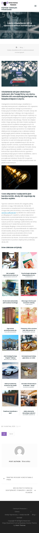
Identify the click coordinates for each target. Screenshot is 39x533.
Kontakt (19, 518)
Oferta (17, 512)
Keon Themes (20, 525)
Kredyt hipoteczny (11, 515)
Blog (11, 434)
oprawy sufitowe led (9, 213)
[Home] (17, 47)
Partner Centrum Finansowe (9, 8)
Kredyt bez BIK (24, 515)
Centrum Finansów (19, 509)
